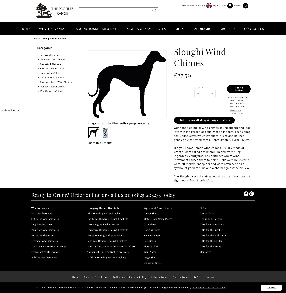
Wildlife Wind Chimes (51, 91)
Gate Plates (150, 224)
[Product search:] (154, 11)
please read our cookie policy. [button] (209, 287)
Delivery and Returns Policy (129, 277)
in (246, 193)
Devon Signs (151, 213)
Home (37, 38)
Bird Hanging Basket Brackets (104, 213)
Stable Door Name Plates (158, 218)
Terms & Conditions (96, 277)
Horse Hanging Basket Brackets (105, 235)
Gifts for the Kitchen (211, 229)
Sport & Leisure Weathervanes (48, 246)
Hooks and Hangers (211, 218)
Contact (209, 277)
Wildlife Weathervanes (44, 257)
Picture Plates (152, 246)
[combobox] (118, 11)
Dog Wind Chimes (50, 63)
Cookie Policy (181, 277)
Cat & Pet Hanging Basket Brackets (107, 218)
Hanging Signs (152, 229)
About (75, 277)
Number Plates (152, 235)
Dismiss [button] (271, 287)
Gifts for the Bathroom (213, 235)
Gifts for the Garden (211, 240)
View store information (236, 112)
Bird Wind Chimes (50, 54)
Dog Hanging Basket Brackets (104, 224)
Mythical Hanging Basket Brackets (107, 240)
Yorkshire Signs (153, 262)
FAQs (197, 277)
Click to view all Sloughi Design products (204, 120)
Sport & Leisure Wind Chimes (56, 82)
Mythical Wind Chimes (52, 77)
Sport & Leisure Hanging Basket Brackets (111, 246)
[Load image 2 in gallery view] (105, 132)
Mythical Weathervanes (44, 240)
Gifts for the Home (210, 246)
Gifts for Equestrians (212, 224)
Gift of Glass (207, 213)
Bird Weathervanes (42, 213)
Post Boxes (150, 240)
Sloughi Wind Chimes (54, 38)
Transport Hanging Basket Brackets (108, 251)
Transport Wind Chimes (53, 86)
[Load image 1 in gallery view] (93, 132)
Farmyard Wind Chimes (53, 68)
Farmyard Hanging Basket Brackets (107, 229)
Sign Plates (150, 251)
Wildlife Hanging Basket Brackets (106, 257)
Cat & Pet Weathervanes (45, 218)
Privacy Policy (159, 277)
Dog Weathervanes (41, 224)
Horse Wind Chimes (50, 73)
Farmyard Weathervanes (45, 229)
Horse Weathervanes (43, 235)
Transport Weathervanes (45, 251)
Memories (205, 251)
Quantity (199, 87)
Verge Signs (150, 257)
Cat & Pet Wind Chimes (52, 59)
